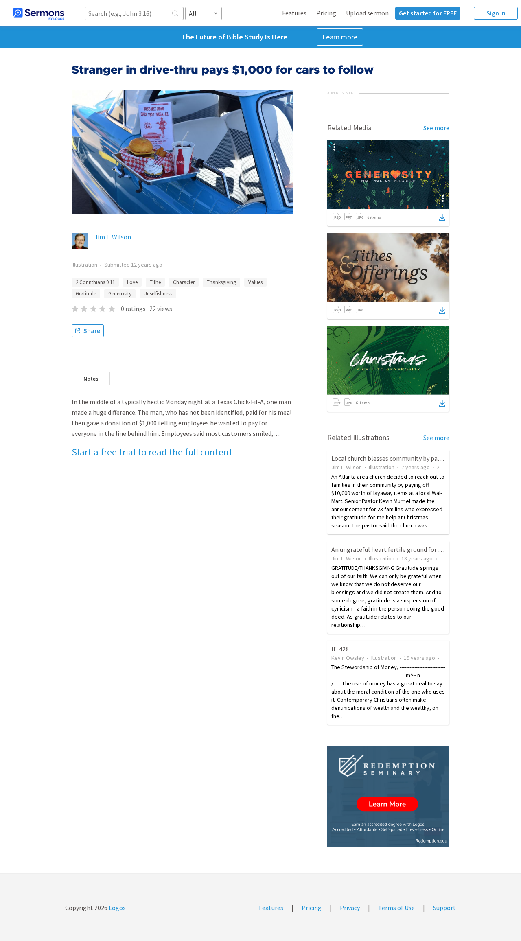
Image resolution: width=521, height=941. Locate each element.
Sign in (496, 13)
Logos (116, 908)
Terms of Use (396, 908)
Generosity (119, 293)
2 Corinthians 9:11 (95, 282)
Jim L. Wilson (112, 237)
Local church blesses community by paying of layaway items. (415, 458)
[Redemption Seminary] (388, 796)
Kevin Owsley (347, 657)
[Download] (442, 217)
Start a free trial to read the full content (152, 452)
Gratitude (86, 293)
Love (132, 282)
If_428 (340, 649)
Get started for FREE (428, 13)
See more (436, 128)
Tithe (155, 282)
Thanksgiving (221, 282)
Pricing (326, 13)
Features (294, 13)
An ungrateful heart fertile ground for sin (388, 549)
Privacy (350, 908)
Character (184, 282)
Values (255, 282)
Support (444, 908)
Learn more (339, 37)
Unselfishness (158, 293)
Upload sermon (367, 13)
